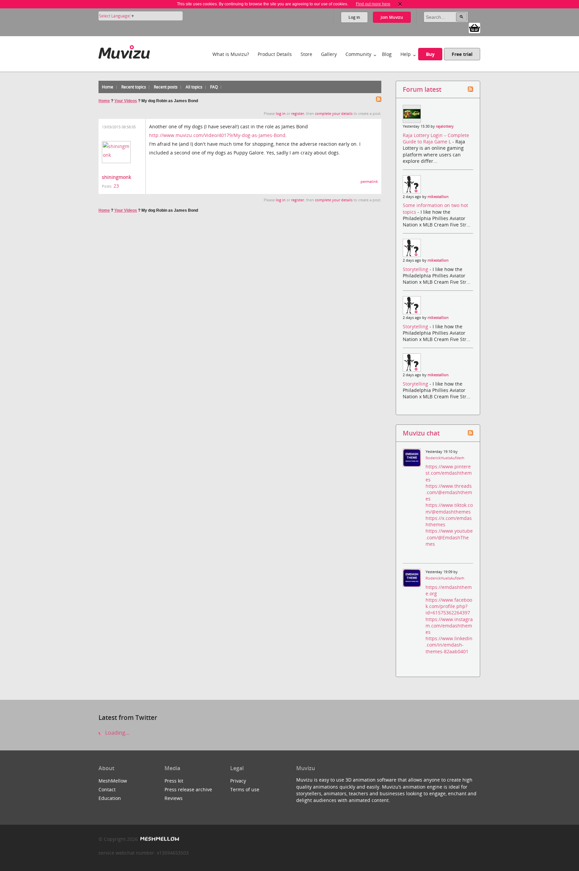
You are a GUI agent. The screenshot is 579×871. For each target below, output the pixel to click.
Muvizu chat (421, 433)
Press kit (174, 781)
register (297, 113)
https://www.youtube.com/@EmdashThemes (449, 537)
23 (116, 186)
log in (280, 113)
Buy (430, 54)
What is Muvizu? (230, 54)
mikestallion (438, 196)
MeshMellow (113, 781)
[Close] (400, 4)
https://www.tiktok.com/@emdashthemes (449, 508)
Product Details (275, 54)
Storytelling (416, 269)
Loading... (116, 732)
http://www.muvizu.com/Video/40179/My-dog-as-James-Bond (217, 135)
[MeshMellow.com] (159, 839)
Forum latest (422, 89)
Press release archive (188, 789)
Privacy (238, 781)
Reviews (174, 798)
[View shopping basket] (474, 27)
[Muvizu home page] (124, 51)
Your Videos (125, 100)
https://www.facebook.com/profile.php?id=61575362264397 (449, 606)
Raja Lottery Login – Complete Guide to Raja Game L (436, 138)
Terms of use (244, 789)
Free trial (462, 54)
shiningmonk (116, 177)
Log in (354, 17)
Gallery (329, 54)
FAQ (214, 87)
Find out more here (373, 4)
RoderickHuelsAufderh (445, 458)
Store (306, 54)
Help (405, 54)
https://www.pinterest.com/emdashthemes (449, 472)
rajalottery (445, 126)
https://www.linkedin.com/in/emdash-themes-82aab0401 (449, 644)
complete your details (333, 113)
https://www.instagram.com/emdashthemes (449, 625)
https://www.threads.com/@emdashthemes (449, 492)
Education (110, 798)
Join (392, 17)
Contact (107, 789)
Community (358, 54)
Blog (387, 54)
